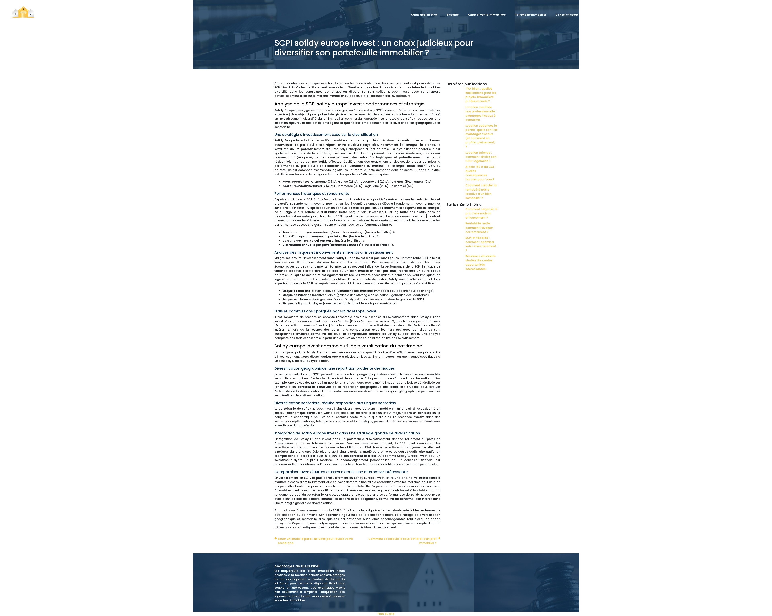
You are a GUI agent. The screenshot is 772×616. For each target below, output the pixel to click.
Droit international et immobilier (719, 15)
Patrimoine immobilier (530, 15)
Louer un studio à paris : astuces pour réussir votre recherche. (315, 541)
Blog (754, 15)
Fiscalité (453, 15)
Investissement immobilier (624, 15)
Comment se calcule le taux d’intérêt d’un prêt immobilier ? (402, 541)
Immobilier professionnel (669, 15)
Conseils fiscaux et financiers (576, 15)
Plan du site (386, 614)
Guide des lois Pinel (424, 15)
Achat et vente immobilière (487, 15)
